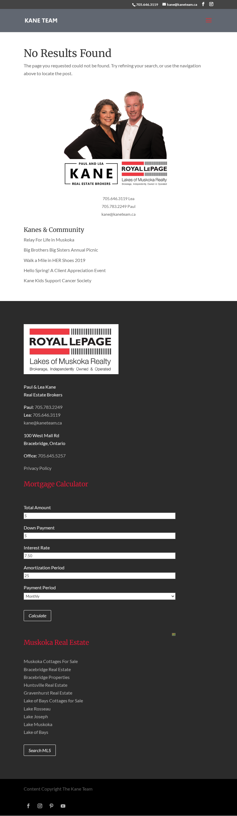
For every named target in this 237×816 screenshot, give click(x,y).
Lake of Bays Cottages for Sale (53, 700)
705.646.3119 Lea (118, 198)
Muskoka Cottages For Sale (51, 661)
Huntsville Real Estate (45, 685)
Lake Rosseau (37, 708)
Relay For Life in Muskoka (49, 239)
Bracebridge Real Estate (47, 669)
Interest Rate (37, 547)
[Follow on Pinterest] (51, 806)
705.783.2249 (48, 407)
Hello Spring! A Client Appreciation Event (65, 270)
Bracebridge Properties (47, 677)
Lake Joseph (36, 716)
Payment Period (40, 587)
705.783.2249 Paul (119, 206)
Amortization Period (44, 567)
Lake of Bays (36, 732)
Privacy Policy (37, 468)
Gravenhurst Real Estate (48, 692)
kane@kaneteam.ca (118, 214)
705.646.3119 (147, 4)
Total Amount (37, 507)
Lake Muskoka (38, 724)
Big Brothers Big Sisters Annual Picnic (61, 249)
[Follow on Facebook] (28, 806)
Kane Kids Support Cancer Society (57, 280)
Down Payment (39, 527)
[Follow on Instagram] (40, 806)
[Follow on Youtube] (63, 806)
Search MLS (40, 750)
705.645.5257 (52, 455)
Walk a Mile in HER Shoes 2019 (54, 260)
